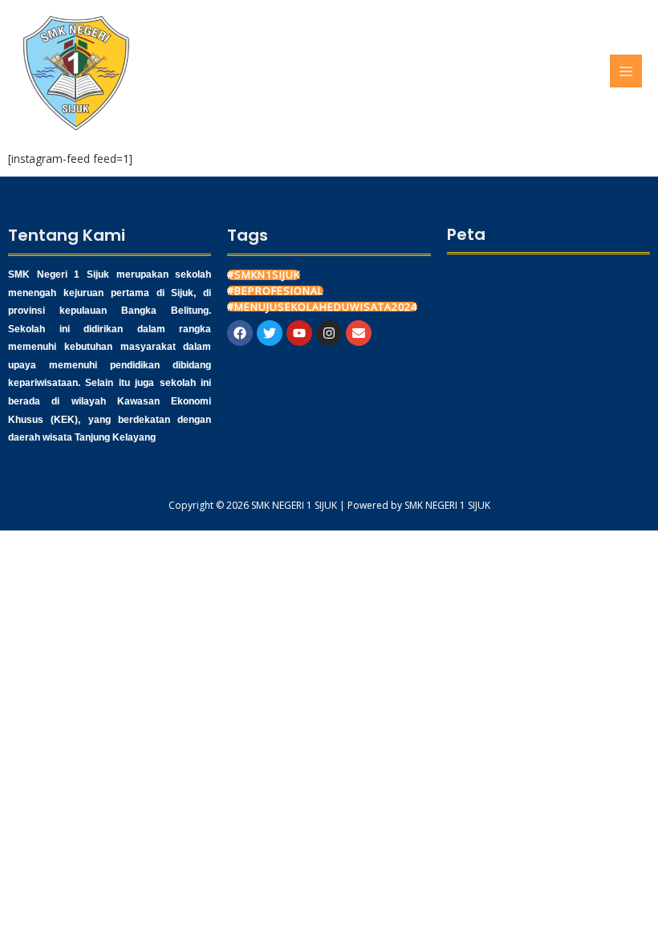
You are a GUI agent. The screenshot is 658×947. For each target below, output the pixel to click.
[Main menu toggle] (626, 71)
